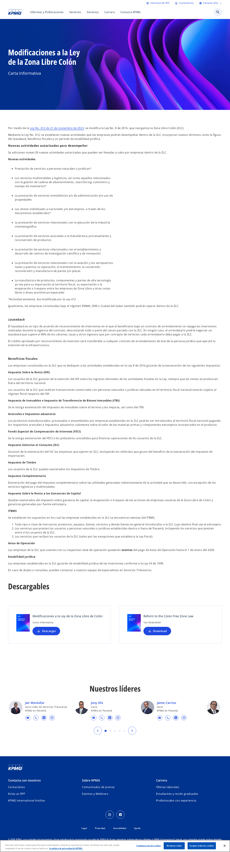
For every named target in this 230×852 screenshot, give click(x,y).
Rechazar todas (174, 845)
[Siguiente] (132, 731)
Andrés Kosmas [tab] (124, 731)
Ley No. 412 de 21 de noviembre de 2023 (57, 128)
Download (160, 631)
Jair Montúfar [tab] (106, 731)
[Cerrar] (224, 845)
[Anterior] (98, 731)
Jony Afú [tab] (110, 731)
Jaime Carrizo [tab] (115, 731)
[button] (27, 717)
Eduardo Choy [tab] (119, 731)
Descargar (49, 631)
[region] (115, 846)
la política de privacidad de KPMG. (66, 848)
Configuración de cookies (148, 845)
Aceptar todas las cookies (201, 845)
